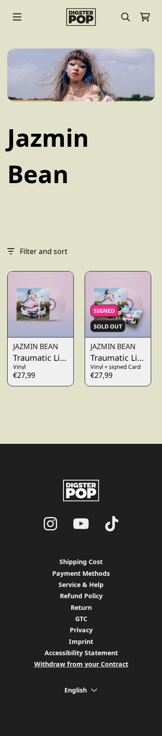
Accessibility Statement (81, 652)
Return (81, 607)
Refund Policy (81, 595)
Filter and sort (44, 251)
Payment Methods (81, 573)
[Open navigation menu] (17, 17)
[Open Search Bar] (125, 17)
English (75, 690)
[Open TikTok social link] (112, 524)
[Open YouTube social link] (81, 524)
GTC (81, 618)
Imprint (81, 641)
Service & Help (81, 584)
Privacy (81, 630)
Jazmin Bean (35, 346)
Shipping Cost (81, 561)
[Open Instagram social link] (50, 524)
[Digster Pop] (81, 17)
